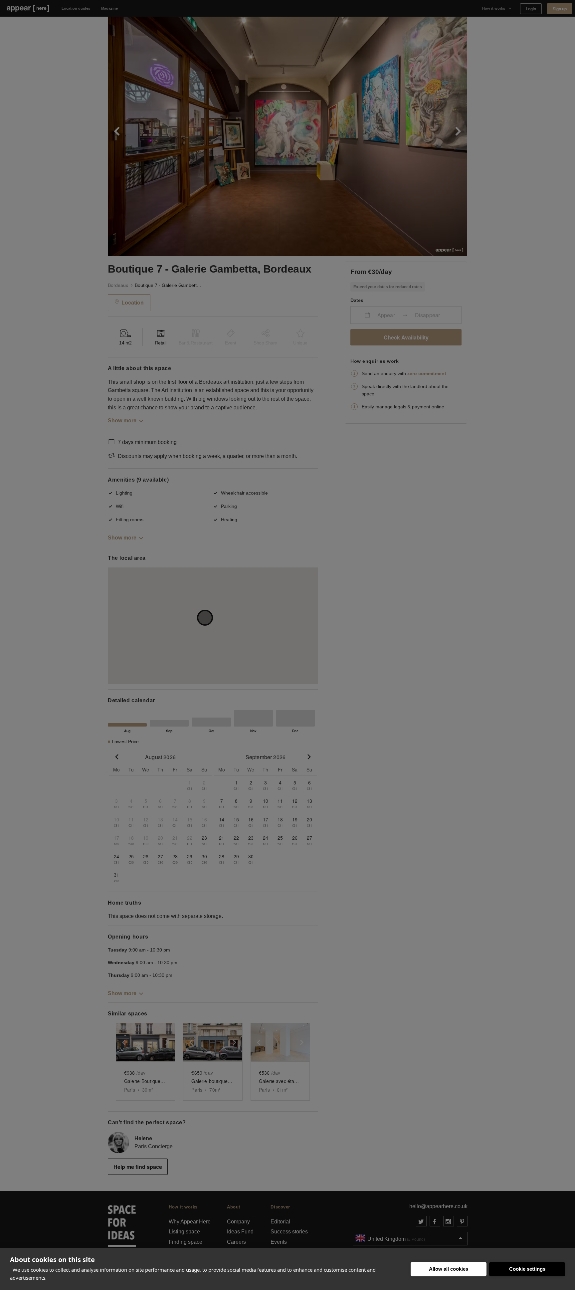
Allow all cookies (448, 1269)
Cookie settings (527, 1269)
